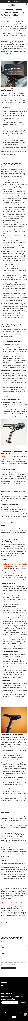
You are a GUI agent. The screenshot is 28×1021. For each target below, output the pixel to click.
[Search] (22, 5)
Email (2, 947)
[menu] (1, 5)
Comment (3, 953)
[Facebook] (1, 922)
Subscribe (23, 1002)
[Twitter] (3, 922)
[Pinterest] (6, 922)
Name (2, 941)
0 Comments (16, 17)
